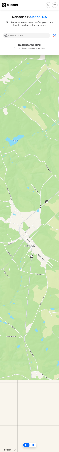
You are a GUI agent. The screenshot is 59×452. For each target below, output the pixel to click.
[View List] (26, 445)
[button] (54, 5)
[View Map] (33, 445)
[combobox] (26, 35)
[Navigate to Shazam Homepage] (10, 5)
